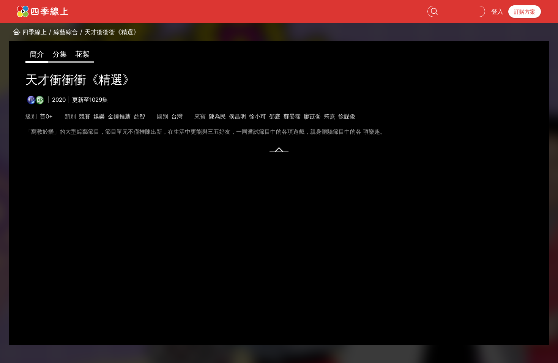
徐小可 (257, 116)
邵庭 (275, 116)
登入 (497, 11)
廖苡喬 (312, 116)
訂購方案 (524, 11)
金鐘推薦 (119, 116)
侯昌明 (237, 116)
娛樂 (99, 116)
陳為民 (217, 116)
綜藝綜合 (66, 32)
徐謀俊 (346, 116)
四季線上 (34, 32)
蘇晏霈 (292, 116)
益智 (139, 116)
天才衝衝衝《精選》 (112, 32)
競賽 (84, 116)
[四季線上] (42, 11)
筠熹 (329, 116)
